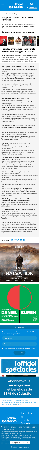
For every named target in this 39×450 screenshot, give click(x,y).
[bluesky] (17, 240)
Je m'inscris (19, 353)
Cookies (19, 404)
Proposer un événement (16, 402)
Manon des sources (11, 132)
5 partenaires (14, 435)
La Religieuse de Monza (12, 199)
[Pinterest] (20, 240)
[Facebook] (11, 240)
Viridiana (8, 222)
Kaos (6, 143)
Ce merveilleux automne (12, 210)
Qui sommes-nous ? (7, 401)
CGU (3, 404)
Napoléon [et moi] (10, 70)
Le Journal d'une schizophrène (14, 172)
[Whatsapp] (14, 240)
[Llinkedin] (23, 240)
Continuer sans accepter (20, 447)
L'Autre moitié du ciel (11, 98)
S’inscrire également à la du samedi (19, 348)
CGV (35, 402)
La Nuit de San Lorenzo (12, 157)
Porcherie (8, 184)
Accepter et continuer (20, 443)
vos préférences (13, 437)
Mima (7, 84)
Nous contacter (19, 401)
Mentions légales (11, 404)
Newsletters (28, 402)
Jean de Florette (10, 114)
